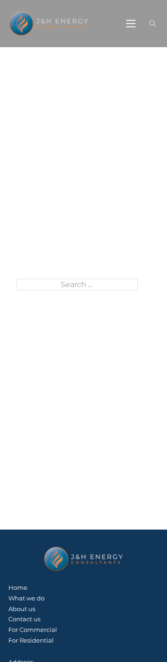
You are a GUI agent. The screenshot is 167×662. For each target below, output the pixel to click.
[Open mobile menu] (130, 23)
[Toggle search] (153, 23)
